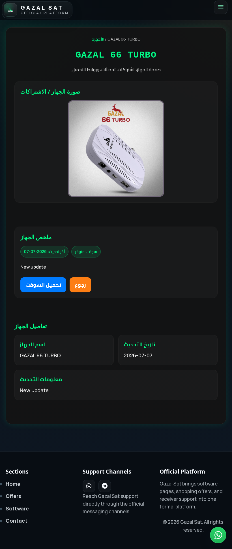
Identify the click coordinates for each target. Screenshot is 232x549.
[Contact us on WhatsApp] (218, 535)
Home (13, 483)
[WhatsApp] (89, 486)
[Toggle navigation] (220, 7)
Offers (13, 496)
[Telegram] (104, 486)
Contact (16, 520)
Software (17, 508)
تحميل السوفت (43, 284)
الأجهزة (98, 39)
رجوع (80, 284)
